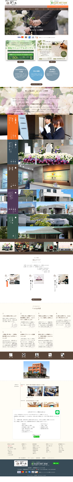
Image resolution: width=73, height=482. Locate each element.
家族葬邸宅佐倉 (35, 450)
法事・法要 (60, 445)
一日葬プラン (13, 161)
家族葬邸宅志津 (35, 448)
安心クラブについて (36, 299)
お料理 (22, 249)
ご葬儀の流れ (15, 135)
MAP (38, 469)
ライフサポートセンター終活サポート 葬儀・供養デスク (37, 376)
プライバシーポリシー (30, 475)
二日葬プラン (11, 161)
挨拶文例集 (38, 457)
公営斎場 (34, 451)
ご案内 (20, 61)
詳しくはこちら (30, 397)
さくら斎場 (15, 236)
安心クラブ (9, 450)
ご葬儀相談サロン (11, 186)
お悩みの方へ (13, 136)
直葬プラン (15, 161)
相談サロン (34, 453)
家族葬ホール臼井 (15, 209)
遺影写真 (51, 249)
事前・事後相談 (15, 6)
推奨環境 (35, 475)
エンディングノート (51, 457)
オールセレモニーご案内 (36, 84)
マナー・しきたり (31, 457)
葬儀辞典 (43, 457)
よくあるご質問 (11, 136)
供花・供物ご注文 (36, 6)
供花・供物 (7, 249)
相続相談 (60, 451)
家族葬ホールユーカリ (13, 210)
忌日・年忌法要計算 (22, 457)
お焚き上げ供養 (61, 450)
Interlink (45, 475)
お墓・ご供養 (61, 448)
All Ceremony (40, 475)
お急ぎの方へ (57, 6)
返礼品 (36, 249)
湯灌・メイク (66, 249)
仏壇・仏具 (60, 447)
